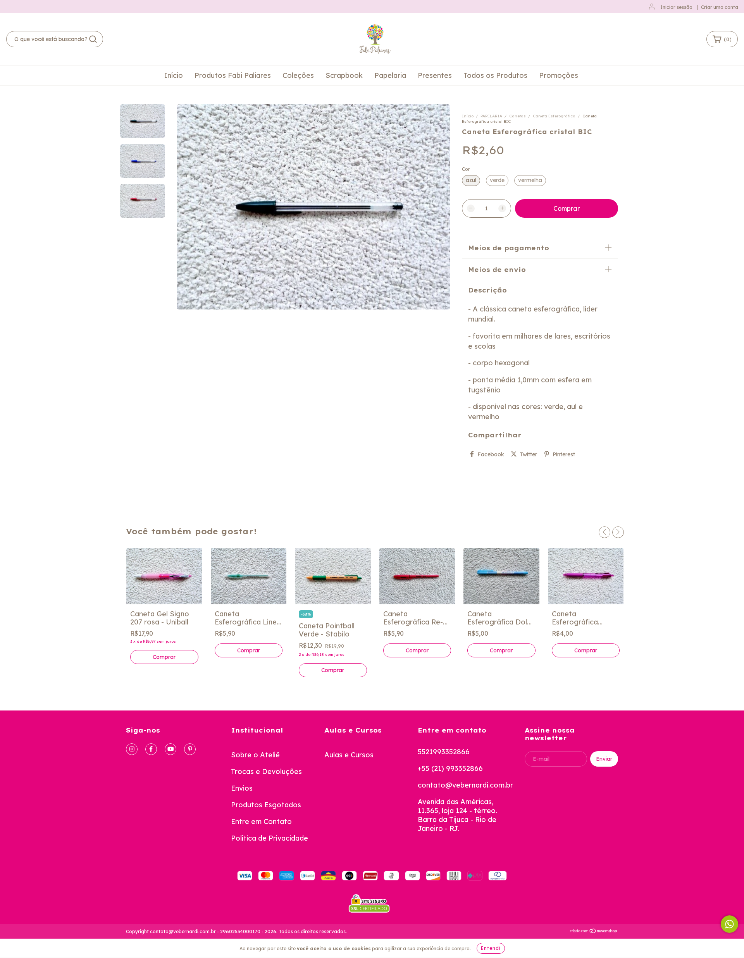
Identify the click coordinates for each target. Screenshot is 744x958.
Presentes (435, 75)
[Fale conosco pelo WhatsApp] (729, 924)
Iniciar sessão (676, 7)
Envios (242, 788)
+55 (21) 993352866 (450, 768)
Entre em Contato (261, 821)
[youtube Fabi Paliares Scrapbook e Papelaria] (170, 749)
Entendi (491, 948)
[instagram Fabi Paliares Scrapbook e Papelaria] (132, 749)
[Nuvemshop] (594, 932)
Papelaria (390, 75)
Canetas (517, 116)
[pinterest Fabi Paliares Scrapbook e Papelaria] (190, 749)
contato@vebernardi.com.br (465, 785)
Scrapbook (344, 75)
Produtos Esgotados (266, 804)
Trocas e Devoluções (266, 771)
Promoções (558, 75)
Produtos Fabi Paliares (233, 75)
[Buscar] (93, 39)
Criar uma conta (719, 7)
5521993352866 (444, 751)
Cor (466, 169)
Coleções (298, 75)
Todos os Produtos (495, 75)
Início (173, 75)
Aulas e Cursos (349, 754)
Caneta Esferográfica (555, 116)
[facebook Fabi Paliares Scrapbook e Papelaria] (151, 749)
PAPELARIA (491, 116)
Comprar (248, 650)
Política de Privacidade (269, 838)
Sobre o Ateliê (255, 754)
